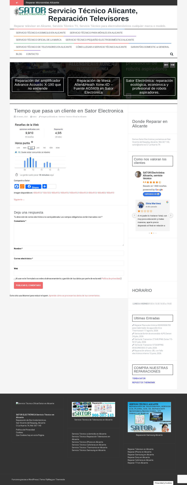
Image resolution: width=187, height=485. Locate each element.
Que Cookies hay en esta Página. (30, 435)
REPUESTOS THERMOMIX (143, 382)
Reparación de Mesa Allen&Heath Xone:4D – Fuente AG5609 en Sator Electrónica (94, 86)
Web (16, 268)
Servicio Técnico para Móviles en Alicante (96, 33)
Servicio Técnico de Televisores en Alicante (44, 47)
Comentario (20, 221)
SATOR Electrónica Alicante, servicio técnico (153, 175)
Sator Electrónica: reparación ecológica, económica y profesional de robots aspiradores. (149, 86)
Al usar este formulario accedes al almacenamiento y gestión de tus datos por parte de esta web (69, 278)
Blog (19, 54)
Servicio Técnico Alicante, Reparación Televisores (93, 14)
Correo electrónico (23, 258)
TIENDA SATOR (139, 378)
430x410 (37, 193)
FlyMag (49, 479)
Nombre (18, 248)
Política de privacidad (111, 278)
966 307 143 (164, 142)
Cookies (19, 432)
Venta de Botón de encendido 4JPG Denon (152, 333)
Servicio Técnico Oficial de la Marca (38, 40)
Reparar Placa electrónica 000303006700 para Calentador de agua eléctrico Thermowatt (151, 328)
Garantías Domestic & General (150, 47)
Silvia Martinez (153, 203)
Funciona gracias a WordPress (25, 479)
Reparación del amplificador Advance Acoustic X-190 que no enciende (38, 84)
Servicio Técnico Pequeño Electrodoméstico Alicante (100, 40)
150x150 (46, 193)
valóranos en (151, 194)
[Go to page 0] (149, 233)
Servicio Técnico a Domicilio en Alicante (41, 33)
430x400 (101, 193)
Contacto (32, 54)
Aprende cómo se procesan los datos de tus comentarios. (74, 296)
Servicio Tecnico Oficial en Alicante (72, 117)
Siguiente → (19, 200)
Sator (34, 117)
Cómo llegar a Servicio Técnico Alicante (101, 47)
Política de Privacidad (25, 430)
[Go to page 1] (151, 233)
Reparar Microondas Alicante (42, 2)
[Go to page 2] (153, 233)
